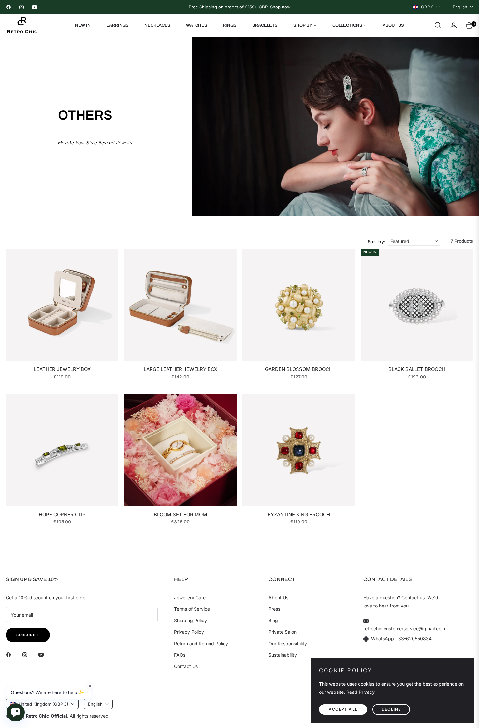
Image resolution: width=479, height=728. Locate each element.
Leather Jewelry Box (62, 369)
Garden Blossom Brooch (299, 369)
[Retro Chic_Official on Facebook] (10, 654)
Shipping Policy (190, 620)
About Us (278, 597)
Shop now (280, 6)
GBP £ (427, 6)
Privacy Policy (189, 632)
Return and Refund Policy (201, 643)
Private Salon (283, 632)
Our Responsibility (288, 643)
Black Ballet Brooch (416, 369)
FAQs (179, 655)
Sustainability (283, 655)
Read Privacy (360, 692)
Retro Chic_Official (46, 716)
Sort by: (376, 241)
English (460, 6)
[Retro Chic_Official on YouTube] (42, 654)
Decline (391, 709)
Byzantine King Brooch (299, 514)
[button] (438, 25)
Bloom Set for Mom (180, 514)
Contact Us (186, 666)
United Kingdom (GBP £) (43, 704)
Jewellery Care (190, 597)
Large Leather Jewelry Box (180, 369)
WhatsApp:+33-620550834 (401, 638)
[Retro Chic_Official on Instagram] (26, 654)
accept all (343, 709)
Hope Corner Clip (62, 514)
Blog (273, 620)
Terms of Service (192, 609)
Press (274, 609)
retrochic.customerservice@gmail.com (404, 628)
